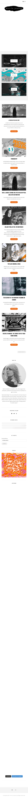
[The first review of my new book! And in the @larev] (14, 753)
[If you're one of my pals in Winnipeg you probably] (14, 767)
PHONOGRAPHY (14, 159)
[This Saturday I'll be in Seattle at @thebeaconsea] (14, 724)
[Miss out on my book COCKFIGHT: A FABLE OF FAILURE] (14, 695)
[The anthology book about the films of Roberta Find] (14, 565)
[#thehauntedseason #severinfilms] (14, 608)
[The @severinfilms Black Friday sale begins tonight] (14, 551)
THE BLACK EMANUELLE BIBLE (14, 264)
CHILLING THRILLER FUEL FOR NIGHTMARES (14, 227)
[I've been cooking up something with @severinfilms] (14, 594)
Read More (14, 131)
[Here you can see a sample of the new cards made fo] (14, 666)
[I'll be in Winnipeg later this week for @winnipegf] (14, 709)
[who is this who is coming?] (14, 623)
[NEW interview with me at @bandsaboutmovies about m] (14, 652)
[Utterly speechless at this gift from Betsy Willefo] (14, 681)
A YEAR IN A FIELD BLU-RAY (14, 120)
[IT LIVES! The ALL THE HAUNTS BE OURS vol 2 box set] (14, 738)
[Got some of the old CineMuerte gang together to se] (14, 580)
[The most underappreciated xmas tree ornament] (14, 508)
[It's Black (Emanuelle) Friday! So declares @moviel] (14, 536)
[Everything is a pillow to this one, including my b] (14, 637)
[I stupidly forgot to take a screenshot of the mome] (14, 493)
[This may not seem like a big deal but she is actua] (14, 522)
